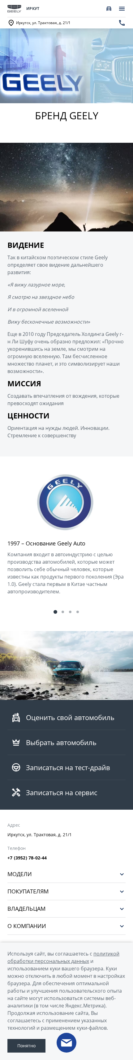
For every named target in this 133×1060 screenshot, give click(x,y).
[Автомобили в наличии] (109, 9)
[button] (55, 612)
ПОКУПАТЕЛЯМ (28, 891)
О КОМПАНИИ (26, 926)
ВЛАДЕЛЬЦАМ (26, 908)
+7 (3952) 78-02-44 (27, 858)
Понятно (26, 1046)
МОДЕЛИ (19, 874)
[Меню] (122, 8)
